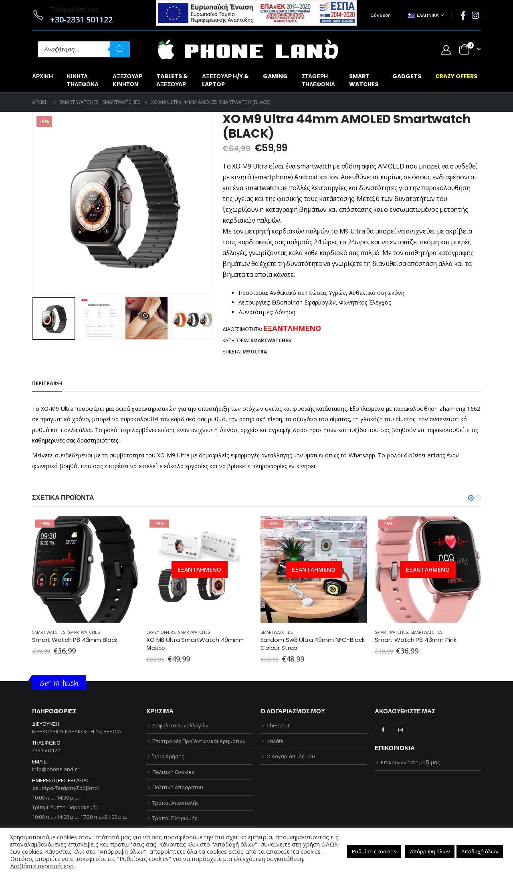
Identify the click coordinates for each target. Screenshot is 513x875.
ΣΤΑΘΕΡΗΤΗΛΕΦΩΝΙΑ (318, 80)
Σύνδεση (381, 15)
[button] (471, 498)
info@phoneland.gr (55, 769)
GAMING (275, 76)
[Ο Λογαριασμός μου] (445, 50)
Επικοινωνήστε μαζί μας (410, 762)
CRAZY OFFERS (456, 76)
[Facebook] (463, 15)
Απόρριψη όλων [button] (430, 851)
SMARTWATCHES (363, 80)
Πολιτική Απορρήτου (177, 787)
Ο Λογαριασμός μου (291, 756)
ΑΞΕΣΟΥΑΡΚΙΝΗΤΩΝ (127, 80)
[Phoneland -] (248, 49)
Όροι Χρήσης (168, 756)
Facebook (383, 729)
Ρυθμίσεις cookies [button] (374, 851)
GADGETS (406, 76)
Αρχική (42, 76)
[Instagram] (475, 15)
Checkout (278, 725)
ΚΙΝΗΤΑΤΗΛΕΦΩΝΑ (83, 80)
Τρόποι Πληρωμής (174, 818)
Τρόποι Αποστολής (175, 802)
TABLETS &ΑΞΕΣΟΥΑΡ (172, 80)
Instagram (400, 729)
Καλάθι (275, 741)
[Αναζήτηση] (120, 49)
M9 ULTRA (254, 351)
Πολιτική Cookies (173, 772)
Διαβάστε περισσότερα (239, 529)
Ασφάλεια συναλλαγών (180, 725)
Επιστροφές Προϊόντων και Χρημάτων (198, 741)
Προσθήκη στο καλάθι (125, 529)
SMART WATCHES (48, 632)
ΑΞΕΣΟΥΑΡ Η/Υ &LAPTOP (225, 80)
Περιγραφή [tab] (47, 383)
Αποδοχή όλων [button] (479, 851)
